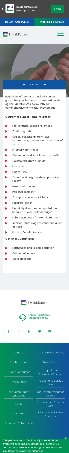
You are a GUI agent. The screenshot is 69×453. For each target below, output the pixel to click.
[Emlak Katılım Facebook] (9, 331)
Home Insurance (34, 84)
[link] (18, 352)
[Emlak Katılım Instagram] (39, 331)
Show (57, 9)
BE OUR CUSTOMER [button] (17, 22)
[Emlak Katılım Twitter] (19, 331)
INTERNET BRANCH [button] (52, 22)
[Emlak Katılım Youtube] (50, 331)
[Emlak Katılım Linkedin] (29, 331)
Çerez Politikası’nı (18, 451)
